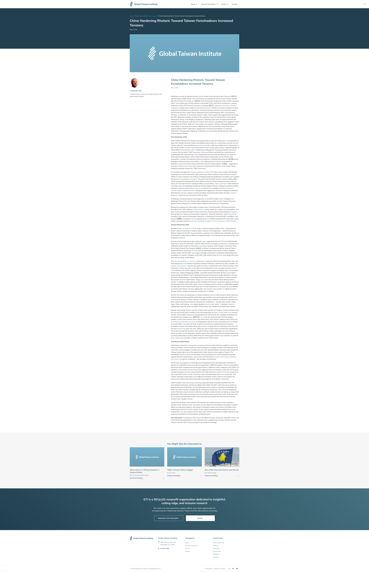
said (220, 255)
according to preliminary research (183, 322)
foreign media (187, 166)
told (228, 273)
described (195, 251)
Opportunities (217, 551)
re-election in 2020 (189, 228)
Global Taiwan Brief (141, 16)
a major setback (198, 209)
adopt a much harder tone (222, 312)
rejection (231, 214)
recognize (174, 152)
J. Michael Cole (136, 91)
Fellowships (216, 548)
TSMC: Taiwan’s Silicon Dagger (180, 470)
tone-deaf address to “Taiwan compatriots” (189, 261)
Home (131, 16)
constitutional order (187, 150)
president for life (220, 372)
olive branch (200, 145)
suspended (223, 184)
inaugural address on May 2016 (202, 172)
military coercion (194, 188)
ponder (208, 108)
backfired (181, 238)
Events (223, 4)
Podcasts (215, 545)
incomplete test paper (189, 179)
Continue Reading (136, 478)
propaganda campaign (196, 345)
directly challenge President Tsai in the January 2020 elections (214, 221)
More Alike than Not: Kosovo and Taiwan (222, 470)
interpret (234, 212)
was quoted (205, 280)
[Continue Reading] (163, 478)
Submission (216, 554)
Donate (234, 4)
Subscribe (216, 557)
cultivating (181, 329)
